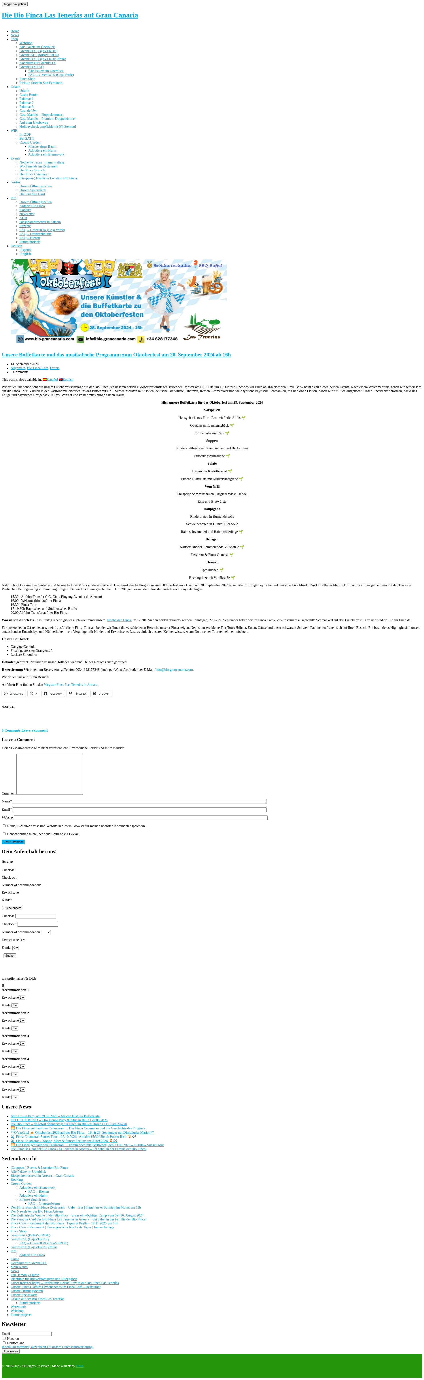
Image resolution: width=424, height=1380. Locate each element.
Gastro (15, 182)
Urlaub (15, 87)
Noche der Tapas (119, 620)
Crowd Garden (29, 142)
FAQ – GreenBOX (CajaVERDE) (43, 1243)
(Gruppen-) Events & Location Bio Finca (48, 178)
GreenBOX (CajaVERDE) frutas (42, 59)
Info (13, 198)
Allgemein (18, 368)
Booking (17, 1179)
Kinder (6, 947)
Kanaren (12, 1338)
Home (15, 31)
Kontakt (25, 210)
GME (80, 1366)
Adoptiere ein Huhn (42, 150)
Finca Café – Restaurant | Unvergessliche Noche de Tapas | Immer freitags (62, 1227)
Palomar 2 (26, 103)
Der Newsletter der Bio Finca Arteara (37, 1211)
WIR (14, 130)
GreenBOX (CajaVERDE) (38, 51)
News (15, 35)
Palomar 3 (26, 106)
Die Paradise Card (32, 194)
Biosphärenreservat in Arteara (40, 222)
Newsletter (26, 214)
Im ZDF (25, 134)
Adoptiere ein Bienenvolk (46, 154)
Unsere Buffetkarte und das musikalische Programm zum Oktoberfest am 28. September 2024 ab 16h (116, 354)
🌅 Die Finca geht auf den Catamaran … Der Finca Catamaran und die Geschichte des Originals (78, 1128)
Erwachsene (10, 940)
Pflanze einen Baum (42, 146)
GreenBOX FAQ (31, 67)
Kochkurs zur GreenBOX (37, 63)
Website (7, 817)
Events (15, 158)
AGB (23, 218)
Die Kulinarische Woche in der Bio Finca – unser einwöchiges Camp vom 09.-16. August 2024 (77, 1215)
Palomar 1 (26, 99)
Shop (14, 39)
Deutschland (15, 1343)
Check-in (8, 916)
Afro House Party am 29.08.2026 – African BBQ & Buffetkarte (55, 1116)
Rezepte (25, 226)
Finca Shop (27, 79)
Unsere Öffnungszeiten (35, 186)
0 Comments (11, 730)
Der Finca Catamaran (34, 174)
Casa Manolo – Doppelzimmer (40, 114)
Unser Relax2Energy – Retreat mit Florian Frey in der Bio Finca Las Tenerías (65, 1283)
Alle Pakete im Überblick (37, 47)
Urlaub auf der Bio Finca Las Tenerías (37, 1299)
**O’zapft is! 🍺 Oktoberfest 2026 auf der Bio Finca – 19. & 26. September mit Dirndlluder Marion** (82, 1132)
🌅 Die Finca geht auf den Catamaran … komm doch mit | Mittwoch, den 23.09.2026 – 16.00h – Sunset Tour (87, 1145)
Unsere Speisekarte (32, 190)
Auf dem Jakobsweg (33, 122)
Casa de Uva (28, 110)
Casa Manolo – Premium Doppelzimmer (47, 118)
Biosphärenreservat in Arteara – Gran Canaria (42, 1175)
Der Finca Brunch (32, 170)
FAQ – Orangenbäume (35, 234)
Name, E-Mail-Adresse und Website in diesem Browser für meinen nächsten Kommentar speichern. (76, 826)
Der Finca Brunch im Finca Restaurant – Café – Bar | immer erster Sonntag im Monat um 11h (76, 1207)
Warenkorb (18, 1307)
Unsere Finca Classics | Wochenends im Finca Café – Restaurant (55, 1287)
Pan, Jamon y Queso (25, 1275)
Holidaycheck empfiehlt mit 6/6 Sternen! (47, 126)
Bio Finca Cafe (37, 368)
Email (7, 809)
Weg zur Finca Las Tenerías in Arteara (70, 684)
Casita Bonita (28, 95)
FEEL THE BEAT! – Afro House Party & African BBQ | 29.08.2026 (59, 1120)
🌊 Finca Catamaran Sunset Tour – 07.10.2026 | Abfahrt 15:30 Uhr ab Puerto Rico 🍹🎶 (73, 1137)
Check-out (9, 924)
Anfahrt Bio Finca (32, 206)
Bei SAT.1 (26, 138)
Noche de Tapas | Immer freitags (41, 162)
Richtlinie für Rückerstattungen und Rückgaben (44, 1279)
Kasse (15, 1259)
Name (7, 801)
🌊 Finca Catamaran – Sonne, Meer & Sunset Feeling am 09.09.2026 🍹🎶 (64, 1141)
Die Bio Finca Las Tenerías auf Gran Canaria (70, 15)
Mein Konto (19, 1267)
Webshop (25, 43)
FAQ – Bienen (29, 238)
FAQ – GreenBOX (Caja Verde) (51, 75)
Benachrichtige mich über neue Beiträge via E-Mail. (43, 834)
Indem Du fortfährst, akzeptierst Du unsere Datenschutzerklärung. (47, 1347)
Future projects (29, 242)
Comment (8, 793)
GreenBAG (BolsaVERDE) (39, 55)
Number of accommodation (21, 932)
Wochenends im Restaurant (38, 166)
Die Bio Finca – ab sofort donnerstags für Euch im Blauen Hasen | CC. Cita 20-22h (69, 1124)
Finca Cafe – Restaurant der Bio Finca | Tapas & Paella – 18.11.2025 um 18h (64, 1223)
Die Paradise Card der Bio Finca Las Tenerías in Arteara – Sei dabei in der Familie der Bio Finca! (78, 1149)
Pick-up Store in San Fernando (40, 83)
